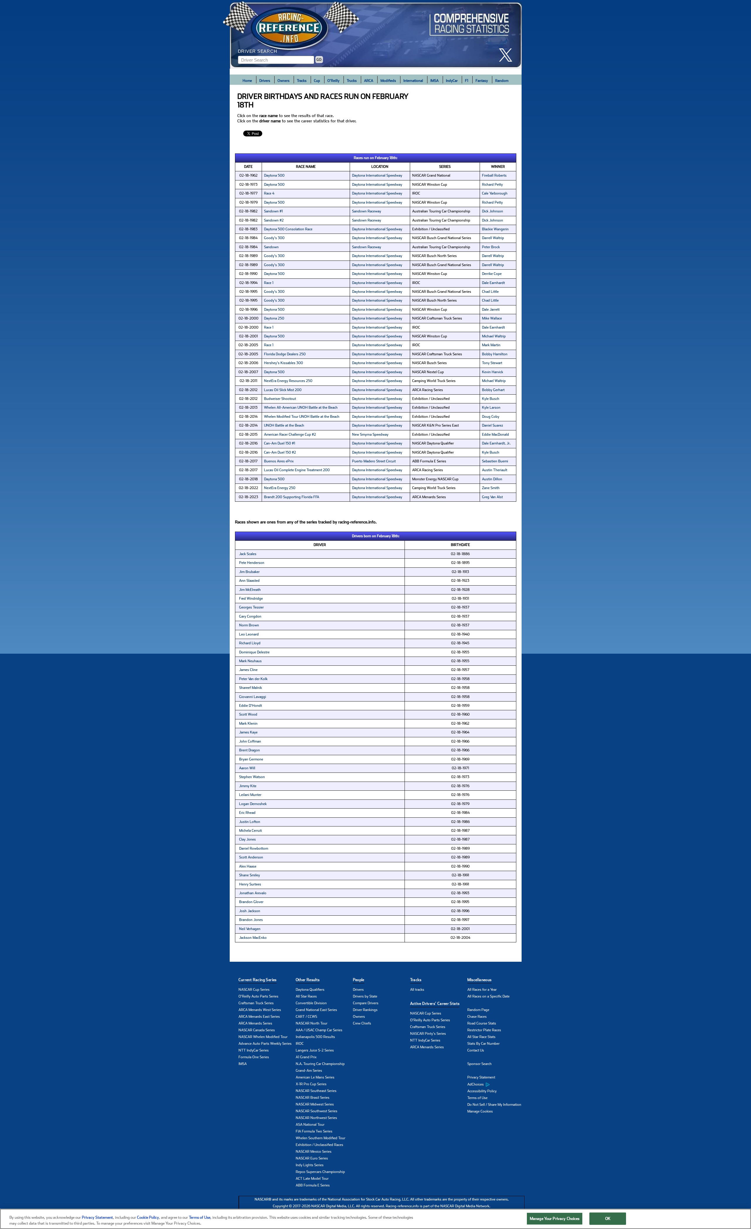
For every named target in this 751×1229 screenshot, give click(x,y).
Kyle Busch (490, 399)
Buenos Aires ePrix (279, 461)
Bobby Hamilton (495, 354)
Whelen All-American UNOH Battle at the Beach (301, 407)
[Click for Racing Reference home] (375, 34)
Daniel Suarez (492, 425)
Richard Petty (492, 184)
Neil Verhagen (250, 929)
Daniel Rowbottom (253, 848)
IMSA (434, 81)
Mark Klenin (248, 723)
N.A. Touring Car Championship (320, 1064)
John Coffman (250, 741)
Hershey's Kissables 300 (283, 363)
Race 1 (268, 283)
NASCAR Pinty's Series (428, 1034)
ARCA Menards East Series (259, 1017)
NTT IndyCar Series (254, 1050)
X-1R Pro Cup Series (311, 1084)
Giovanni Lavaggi (252, 697)
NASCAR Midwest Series (315, 1104)
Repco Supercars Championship (320, 1172)
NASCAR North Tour (311, 1023)
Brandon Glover (251, 902)
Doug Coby (490, 417)
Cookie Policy (148, 1217)
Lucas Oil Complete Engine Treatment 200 (297, 470)
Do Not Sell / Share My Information (494, 1105)
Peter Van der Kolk (253, 679)
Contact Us (475, 1050)
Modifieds (388, 81)
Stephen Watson (252, 777)
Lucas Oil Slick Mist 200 (283, 390)
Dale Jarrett (491, 309)
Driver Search (257, 51)
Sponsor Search (479, 1064)
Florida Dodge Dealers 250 (285, 354)
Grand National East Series (316, 1010)
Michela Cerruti (250, 831)
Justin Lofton (249, 822)
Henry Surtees (250, 884)
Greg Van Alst (492, 497)
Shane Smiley (249, 875)
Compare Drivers (365, 1003)
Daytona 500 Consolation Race (288, 229)
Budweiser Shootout (280, 399)
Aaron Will (247, 768)
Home (247, 81)
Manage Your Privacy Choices (555, 1218)
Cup (317, 81)
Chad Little (490, 292)
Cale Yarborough (495, 193)
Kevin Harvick (492, 372)
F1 (466, 81)
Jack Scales (247, 554)
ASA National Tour (310, 1125)
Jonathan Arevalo (252, 893)
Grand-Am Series (309, 1071)
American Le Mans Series (315, 1077)
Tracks (302, 81)
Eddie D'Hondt (250, 706)
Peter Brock (491, 247)
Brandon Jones (251, 920)
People (358, 980)
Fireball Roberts (494, 175)
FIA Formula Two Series (314, 1131)
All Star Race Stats (481, 1037)
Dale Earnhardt (493, 283)
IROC (300, 1044)
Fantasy (482, 81)
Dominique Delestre (254, 652)
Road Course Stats (481, 1023)
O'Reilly (333, 81)
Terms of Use (477, 1098)
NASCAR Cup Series (254, 990)
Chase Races (477, 1017)
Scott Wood (248, 714)
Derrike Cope (492, 274)
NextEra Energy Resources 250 (288, 381)
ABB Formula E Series (313, 1185)
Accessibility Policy (482, 1091)
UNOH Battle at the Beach (284, 425)
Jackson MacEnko (253, 938)
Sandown (271, 247)
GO (319, 60)
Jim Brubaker (249, 572)
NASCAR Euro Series (312, 1158)
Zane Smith (491, 488)
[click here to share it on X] (508, 55)
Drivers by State (365, 996)
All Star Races (306, 996)
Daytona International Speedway (377, 175)
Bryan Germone (251, 759)
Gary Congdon (250, 616)
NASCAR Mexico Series (313, 1151)
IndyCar (452, 81)
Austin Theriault (494, 470)
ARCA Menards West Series (260, 1010)
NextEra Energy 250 (279, 488)
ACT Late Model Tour (312, 1178)
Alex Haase (247, 866)
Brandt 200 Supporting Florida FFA (291, 497)
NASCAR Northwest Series (316, 1118)
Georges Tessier (251, 607)
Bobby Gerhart (493, 390)
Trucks (352, 81)
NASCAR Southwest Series (316, 1111)
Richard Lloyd (250, 643)
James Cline (248, 670)
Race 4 (269, 193)
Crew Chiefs (362, 1023)
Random (501, 81)
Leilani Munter (250, 795)
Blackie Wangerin (495, 229)
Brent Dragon (249, 750)
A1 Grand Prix (306, 1057)
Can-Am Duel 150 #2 (280, 452)
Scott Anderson (251, 857)
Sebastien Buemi (495, 461)
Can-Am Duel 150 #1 (279, 443)
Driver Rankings (365, 1010)
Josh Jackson (249, 911)
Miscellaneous (479, 980)
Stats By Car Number (483, 1044)
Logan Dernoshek (253, 804)
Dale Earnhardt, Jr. (496, 443)
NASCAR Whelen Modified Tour (263, 1037)
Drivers (264, 81)
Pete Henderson (251, 563)
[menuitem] (496, 1084)
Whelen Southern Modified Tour (320, 1138)
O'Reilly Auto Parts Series (258, 996)
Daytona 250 (274, 318)
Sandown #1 (273, 211)
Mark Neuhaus (250, 661)
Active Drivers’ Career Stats (435, 1003)
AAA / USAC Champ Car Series (319, 1030)
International (413, 81)
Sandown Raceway (366, 211)
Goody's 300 (274, 238)
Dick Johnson (492, 211)
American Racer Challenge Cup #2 (290, 434)
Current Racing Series (258, 980)
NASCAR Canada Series (257, 1030)
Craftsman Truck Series (256, 1003)
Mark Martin (491, 345)
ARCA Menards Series (255, 1023)
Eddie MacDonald (495, 434)
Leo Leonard (249, 634)
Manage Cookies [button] (480, 1111)
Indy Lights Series (310, 1165)
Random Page (478, 1010)
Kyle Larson (491, 407)
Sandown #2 (274, 220)
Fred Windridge (251, 598)
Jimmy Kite (247, 786)
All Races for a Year (482, 990)
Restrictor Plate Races (484, 1030)
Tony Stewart (492, 363)
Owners (284, 81)
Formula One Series (254, 1057)
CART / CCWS (306, 1017)
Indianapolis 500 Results (315, 1037)
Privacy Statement (481, 1077)
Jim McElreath (250, 590)
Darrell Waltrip (493, 238)
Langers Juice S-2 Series (315, 1050)
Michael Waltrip (494, 336)
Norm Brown (249, 625)
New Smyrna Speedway (370, 434)
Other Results (308, 980)
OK (607, 1218)
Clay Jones (247, 839)
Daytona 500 (274, 175)
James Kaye (248, 732)
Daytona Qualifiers (310, 990)
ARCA (368, 81)
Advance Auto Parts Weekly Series (265, 1044)
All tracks (417, 990)
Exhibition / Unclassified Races (319, 1145)
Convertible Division (311, 1003)
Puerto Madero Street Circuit (374, 461)
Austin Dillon (492, 479)
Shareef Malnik (250, 688)
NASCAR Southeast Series (316, 1091)
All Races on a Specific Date (488, 996)
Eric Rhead (247, 813)
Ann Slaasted (249, 581)
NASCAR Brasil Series (312, 1098)
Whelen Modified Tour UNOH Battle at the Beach (301, 417)
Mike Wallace (492, 318)
